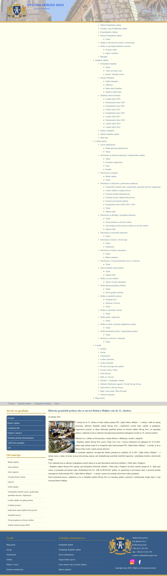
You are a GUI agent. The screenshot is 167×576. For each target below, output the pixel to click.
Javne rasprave (13, 472)
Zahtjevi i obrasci (14, 433)
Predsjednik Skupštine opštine (70, 550)
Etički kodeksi (13, 487)
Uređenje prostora (14, 505)
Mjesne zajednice (65, 570)
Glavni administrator (66, 555)
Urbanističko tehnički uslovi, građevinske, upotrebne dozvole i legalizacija (23, 493)
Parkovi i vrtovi (12, 565)
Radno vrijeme (13, 423)
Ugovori (11, 482)
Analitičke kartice (14, 515)
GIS (9, 448)
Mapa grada (11, 545)
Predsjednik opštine (66, 545)
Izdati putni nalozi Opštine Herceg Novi (22, 510)
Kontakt (10, 418)
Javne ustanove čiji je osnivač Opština (73, 565)
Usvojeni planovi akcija (16, 477)
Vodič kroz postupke (15, 443)
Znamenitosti (11, 555)
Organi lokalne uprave (67, 560)
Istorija (9, 550)
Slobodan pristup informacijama (20, 438)
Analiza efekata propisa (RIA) (19, 525)
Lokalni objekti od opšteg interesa (20, 500)
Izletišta (9, 560)
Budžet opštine (13, 462)
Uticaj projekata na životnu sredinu (21, 520)
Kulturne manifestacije (15, 570)
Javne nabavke (13, 467)
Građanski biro (13, 428)
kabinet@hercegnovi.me (148, 555)
